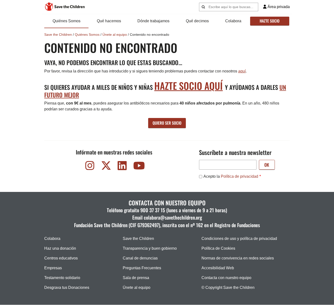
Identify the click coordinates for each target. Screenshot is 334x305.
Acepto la (230, 176)
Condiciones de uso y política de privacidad (239, 238)
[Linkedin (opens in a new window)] (122, 166)
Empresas (53, 268)
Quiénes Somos (66, 21)
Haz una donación (60, 248)
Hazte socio (269, 21)
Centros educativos (61, 258)
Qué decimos (197, 21)
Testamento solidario (62, 278)
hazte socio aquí (188, 86)
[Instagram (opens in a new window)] (90, 166)
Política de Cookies (218, 248)
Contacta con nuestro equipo (226, 278)
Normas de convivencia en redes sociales (237, 258)
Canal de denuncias (140, 258)
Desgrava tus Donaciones (66, 287)
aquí (242, 71)
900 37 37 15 (152, 210)
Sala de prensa (136, 278)
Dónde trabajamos (153, 21)
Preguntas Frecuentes (142, 268)
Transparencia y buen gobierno (150, 248)
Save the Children (58, 34)
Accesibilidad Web (217, 268)
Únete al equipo (114, 34)
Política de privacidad (239, 176)
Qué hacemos (109, 21)
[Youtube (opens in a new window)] (138, 166)
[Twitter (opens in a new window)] (106, 166)
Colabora (233, 21)
